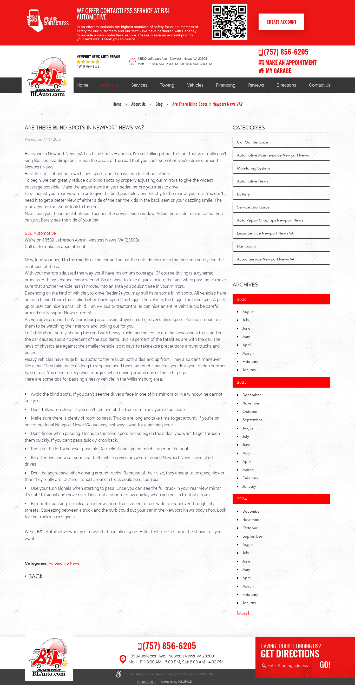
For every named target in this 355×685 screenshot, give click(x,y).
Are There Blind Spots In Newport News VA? (207, 104)
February (250, 361)
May (246, 336)
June (246, 328)
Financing (225, 85)
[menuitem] (82, 85)
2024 (242, 499)
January (249, 370)
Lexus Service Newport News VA (265, 233)
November (251, 403)
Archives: (246, 284)
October (250, 411)
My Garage (278, 71)
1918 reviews (88, 66)
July (245, 320)
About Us (110, 85)
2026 (241, 299)
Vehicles (195, 85)
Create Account (281, 22)
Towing (167, 85)
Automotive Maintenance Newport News (273, 155)
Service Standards (253, 207)
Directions (286, 85)
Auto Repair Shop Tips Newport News (270, 220)
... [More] (241, 613)
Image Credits (146, 682)
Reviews (256, 85)
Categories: (250, 127)
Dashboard (246, 246)
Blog (158, 104)
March (248, 353)
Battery (243, 194)
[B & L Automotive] (48, 77)
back (35, 576)
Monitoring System (253, 168)
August (248, 311)
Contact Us (319, 85)
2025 (242, 382)
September (252, 419)
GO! (325, 665)
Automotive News (64, 563)
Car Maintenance (252, 142)
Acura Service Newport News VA (265, 259)
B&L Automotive (40, 233)
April (246, 345)
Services (139, 85)
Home (82, 85)
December (251, 395)
